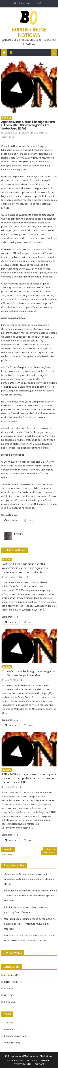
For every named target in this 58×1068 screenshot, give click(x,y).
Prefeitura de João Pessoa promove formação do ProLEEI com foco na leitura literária (29, 938)
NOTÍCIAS (6, 118)
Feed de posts (11, 1029)
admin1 (25, 132)
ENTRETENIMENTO (13, 982)
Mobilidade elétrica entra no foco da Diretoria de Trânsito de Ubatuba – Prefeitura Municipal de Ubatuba (30, 895)
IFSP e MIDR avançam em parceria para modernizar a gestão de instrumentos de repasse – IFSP (29, 778)
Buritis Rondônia (12, 975)
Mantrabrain (46, 1055)
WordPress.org (12, 1042)
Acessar (8, 1022)
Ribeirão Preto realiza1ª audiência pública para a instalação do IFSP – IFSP (51, 849)
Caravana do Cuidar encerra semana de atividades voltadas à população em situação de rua (29, 879)
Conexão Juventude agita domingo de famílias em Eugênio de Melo (28, 673)
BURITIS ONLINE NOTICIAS (29, 32)
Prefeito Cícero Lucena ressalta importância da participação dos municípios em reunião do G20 (25, 568)
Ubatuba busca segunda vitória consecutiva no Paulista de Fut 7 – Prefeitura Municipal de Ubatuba (30, 923)
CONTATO (40, 1064)
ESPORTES (9, 988)
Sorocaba (9, 1002)
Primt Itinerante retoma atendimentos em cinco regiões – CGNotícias (27, 910)
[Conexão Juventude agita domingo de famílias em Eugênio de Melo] (29, 646)
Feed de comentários (16, 1036)
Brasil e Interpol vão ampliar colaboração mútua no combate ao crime (10, 849)
